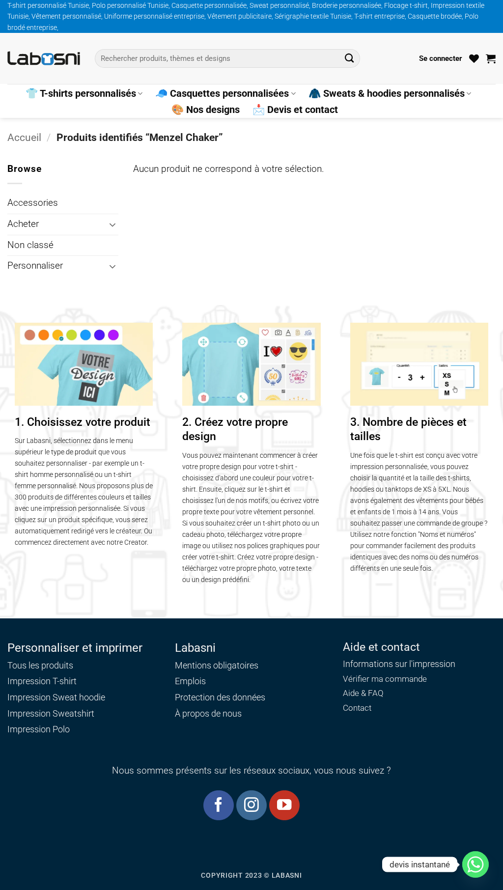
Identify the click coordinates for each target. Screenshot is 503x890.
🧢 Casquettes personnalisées (222, 93)
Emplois (190, 681)
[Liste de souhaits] (474, 58)
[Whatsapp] (475, 864)
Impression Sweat (42, 697)
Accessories (32, 202)
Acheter (23, 224)
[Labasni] (43, 58)
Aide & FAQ (363, 693)
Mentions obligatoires (216, 665)
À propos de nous (208, 713)
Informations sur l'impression (399, 664)
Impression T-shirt (42, 681)
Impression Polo (38, 729)
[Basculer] (112, 224)
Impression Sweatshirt (50, 713)
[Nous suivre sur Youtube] (284, 805)
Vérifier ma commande (385, 679)
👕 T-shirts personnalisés (81, 93)
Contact (357, 708)
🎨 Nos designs (205, 109)
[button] (440, 58)
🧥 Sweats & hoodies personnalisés (386, 93)
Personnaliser (35, 265)
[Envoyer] (349, 58)
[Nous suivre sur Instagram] (251, 805)
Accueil (24, 137)
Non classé (30, 245)
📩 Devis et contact (295, 109)
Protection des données (220, 697)
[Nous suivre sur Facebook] (218, 805)
